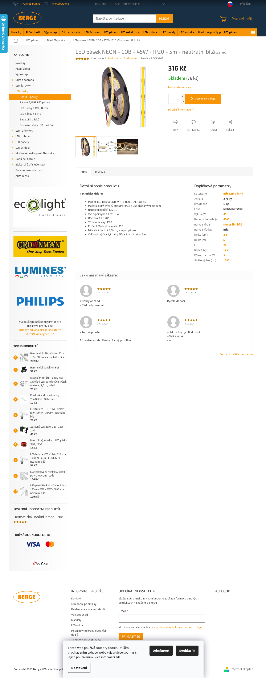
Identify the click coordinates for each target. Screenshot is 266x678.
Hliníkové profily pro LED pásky (35, 153)
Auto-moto (22, 176)
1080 (226, 260)
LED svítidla (23, 148)
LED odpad (78, 625)
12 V (226, 250)
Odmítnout (161, 650)
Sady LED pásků (29, 119)
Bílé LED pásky (29, 97)
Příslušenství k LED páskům (37, 125)
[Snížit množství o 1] (183, 101)
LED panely (22, 142)
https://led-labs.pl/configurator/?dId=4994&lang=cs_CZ (40, 332)
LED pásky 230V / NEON (34, 108)
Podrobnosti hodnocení (122, 59)
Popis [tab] (83, 172)
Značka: (152, 58)
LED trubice (23, 136)
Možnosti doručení (180, 87)
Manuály (76, 620)
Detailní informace (179, 110)
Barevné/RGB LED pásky (35, 102)
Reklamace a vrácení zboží (88, 609)
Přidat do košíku (205, 98)
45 (224, 214)
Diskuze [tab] (100, 172)
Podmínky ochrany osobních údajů (89, 633)
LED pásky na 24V (30, 114)
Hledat (164, 18)
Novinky (20, 63)
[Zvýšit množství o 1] (183, 96)
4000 (226, 219)
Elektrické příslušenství (30, 165)
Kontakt (100, 4)
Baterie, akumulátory (29, 170)
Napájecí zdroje (25, 159)
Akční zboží (23, 69)
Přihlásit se (131, 636)
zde (117, 657)
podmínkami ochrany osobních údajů (179, 627)
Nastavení (79, 668)
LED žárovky (23, 86)
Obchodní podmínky (127, 4)
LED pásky (22, 91)
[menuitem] (16, 32)
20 (224, 245)
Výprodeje (22, 74)
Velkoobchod (79, 615)
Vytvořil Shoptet (242, 669)
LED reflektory (24, 131)
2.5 (225, 235)
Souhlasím (187, 650)
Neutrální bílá (232, 225)
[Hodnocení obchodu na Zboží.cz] (40, 563)
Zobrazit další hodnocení (235, 354)
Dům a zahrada (25, 80)
